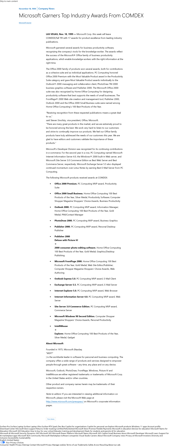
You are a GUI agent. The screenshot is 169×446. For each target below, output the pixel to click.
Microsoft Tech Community (29, 435)
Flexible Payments (103, 428)
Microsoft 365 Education (19, 431)
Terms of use (71, 444)
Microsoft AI (5, 433)
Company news (118, 435)
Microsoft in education (121, 428)
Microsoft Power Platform (63, 433)
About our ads (114, 444)
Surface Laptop (16, 426)
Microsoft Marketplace (50, 435)
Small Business (114, 433)
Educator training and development (69, 431)
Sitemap (25, 444)
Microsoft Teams (82, 433)
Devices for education (141, 428)
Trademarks (83, 444)
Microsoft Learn (151, 433)
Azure (123, 433)
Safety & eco (93, 444)
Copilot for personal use (97, 426)
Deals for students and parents (98, 431)
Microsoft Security (18, 433)
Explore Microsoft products (119, 426)
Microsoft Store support (25, 428)
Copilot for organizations (76, 426)
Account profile (153, 426)
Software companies (69, 435)
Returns (39, 428)
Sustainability (25, 437)
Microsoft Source (25, 23)
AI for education (118, 431)
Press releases (50, 419)
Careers (94, 435)
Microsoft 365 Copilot (98, 433)
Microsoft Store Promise (85, 428)
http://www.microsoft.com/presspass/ (65, 401)
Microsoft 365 (46, 433)
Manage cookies (59, 444)
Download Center (7, 428)
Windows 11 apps (139, 426)
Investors (147, 435)
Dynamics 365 (33, 433)
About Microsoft (104, 435)
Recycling (104, 444)
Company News (46, 8)
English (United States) (9, 440)
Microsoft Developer (135, 433)
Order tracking (49, 428)
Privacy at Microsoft (134, 435)
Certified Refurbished (65, 428)
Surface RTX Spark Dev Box (53, 426)
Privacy (48, 444)
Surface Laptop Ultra (32, 426)
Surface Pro (5, 426)
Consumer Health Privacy (11, 444)
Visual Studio (84, 435)
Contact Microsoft (37, 444)
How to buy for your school (42, 431)
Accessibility (13, 437)
